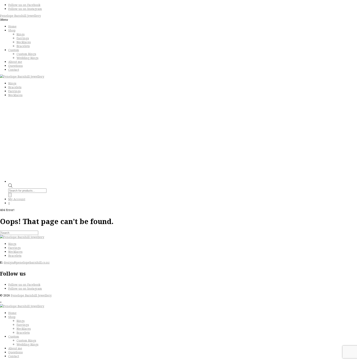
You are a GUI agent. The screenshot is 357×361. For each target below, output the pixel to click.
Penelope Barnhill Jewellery (20, 16)
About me (15, 62)
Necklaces (24, 42)
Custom (13, 50)
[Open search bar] (10, 186)
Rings (21, 34)
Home (12, 26)
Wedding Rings (27, 58)
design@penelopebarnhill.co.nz (27, 262)
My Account (16, 199)
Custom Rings (26, 54)
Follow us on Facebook (24, 5)
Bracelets (23, 46)
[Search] (10, 195)
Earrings (23, 38)
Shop (11, 30)
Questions (15, 66)
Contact (13, 70)
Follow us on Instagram (25, 9)
